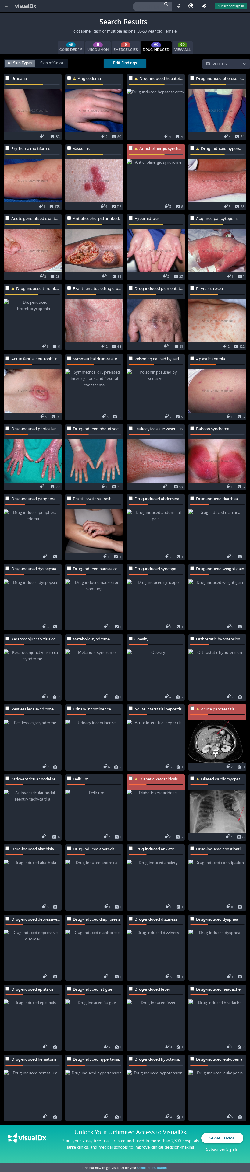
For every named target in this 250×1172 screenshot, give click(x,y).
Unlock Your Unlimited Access (131, 1132)
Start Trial (222, 1137)
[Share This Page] (179, 6)
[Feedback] (205, 6)
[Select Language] (192, 6)
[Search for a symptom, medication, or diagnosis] (152, 6)
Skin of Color (51, 63)
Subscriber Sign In (231, 6)
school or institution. (152, 1168)
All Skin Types (20, 63)
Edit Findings (125, 63)
